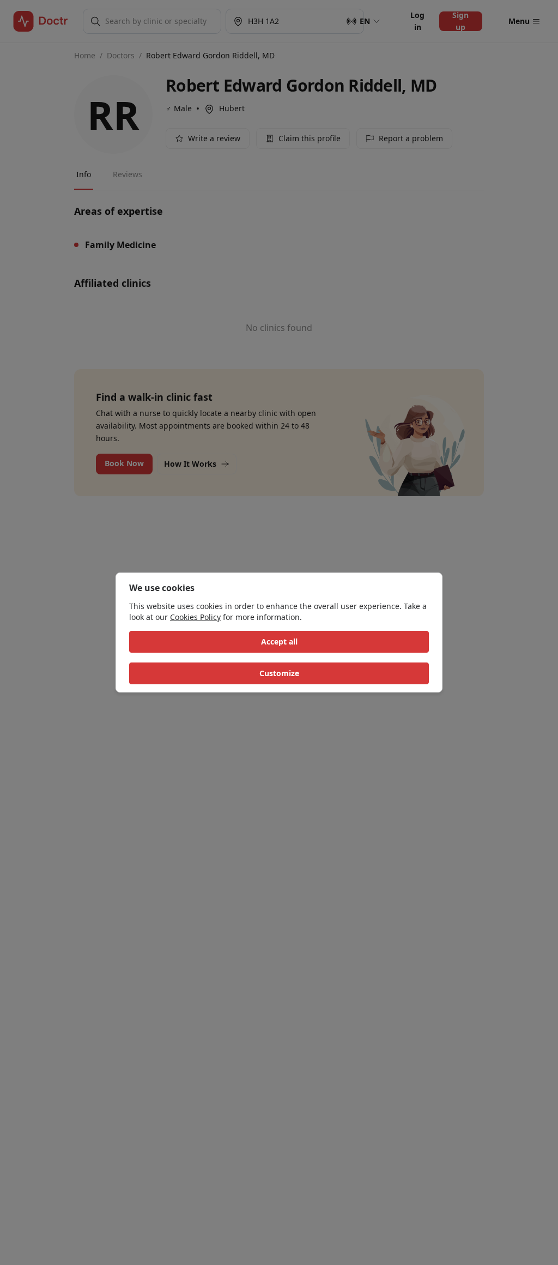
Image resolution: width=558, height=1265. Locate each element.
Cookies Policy (195, 617)
